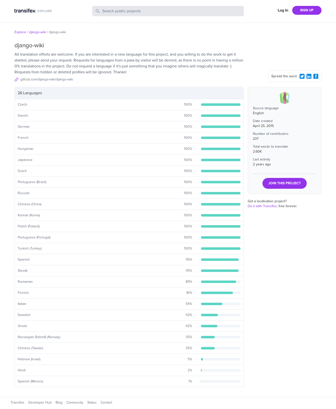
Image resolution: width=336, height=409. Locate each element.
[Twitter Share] (302, 76)
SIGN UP (307, 10)
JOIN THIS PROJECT (284, 183)
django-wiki (37, 32)
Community (74, 402)
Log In (283, 10)
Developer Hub (40, 402)
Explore (20, 32)
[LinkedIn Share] (308, 76)
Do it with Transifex (262, 206)
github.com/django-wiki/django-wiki (46, 79)
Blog (59, 402)
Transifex (17, 402)
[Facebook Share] (315, 76)
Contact (106, 402)
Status (92, 402)
